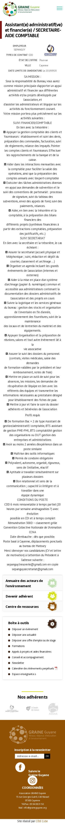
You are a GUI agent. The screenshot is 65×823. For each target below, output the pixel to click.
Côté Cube (42, 821)
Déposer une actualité (24, 634)
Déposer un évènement (25, 629)
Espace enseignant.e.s (24, 674)
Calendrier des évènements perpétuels (33, 668)
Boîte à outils (18, 623)
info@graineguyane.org (35, 807)
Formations (18, 646)
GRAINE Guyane (22, 9)
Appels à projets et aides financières (31, 651)
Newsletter (18, 663)
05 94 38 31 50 (37, 804)
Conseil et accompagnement (28, 657)
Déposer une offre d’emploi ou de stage (34, 640)
